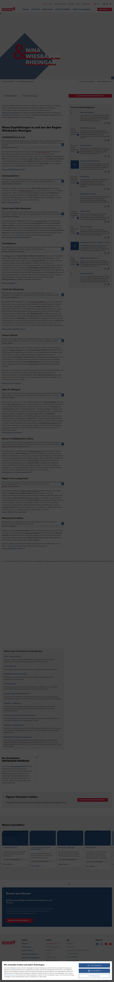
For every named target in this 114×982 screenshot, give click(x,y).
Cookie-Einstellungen (94, 976)
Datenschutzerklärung (10, 975)
